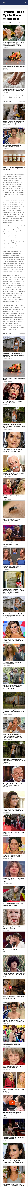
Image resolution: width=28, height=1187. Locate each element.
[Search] (26, 2)
